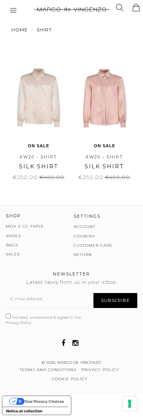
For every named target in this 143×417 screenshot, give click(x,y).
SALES (13, 254)
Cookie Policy (70, 378)
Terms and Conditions (48, 369)
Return (83, 254)
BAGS (12, 245)
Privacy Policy (18, 322)
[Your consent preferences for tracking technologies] (129, 403)
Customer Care (93, 245)
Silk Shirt (38, 166)
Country (84, 236)
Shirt (44, 30)
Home (19, 30)
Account (84, 226)
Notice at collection (24, 411)
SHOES (13, 235)
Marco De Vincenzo (79, 362)
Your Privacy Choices (44, 401)
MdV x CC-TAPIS (24, 226)
